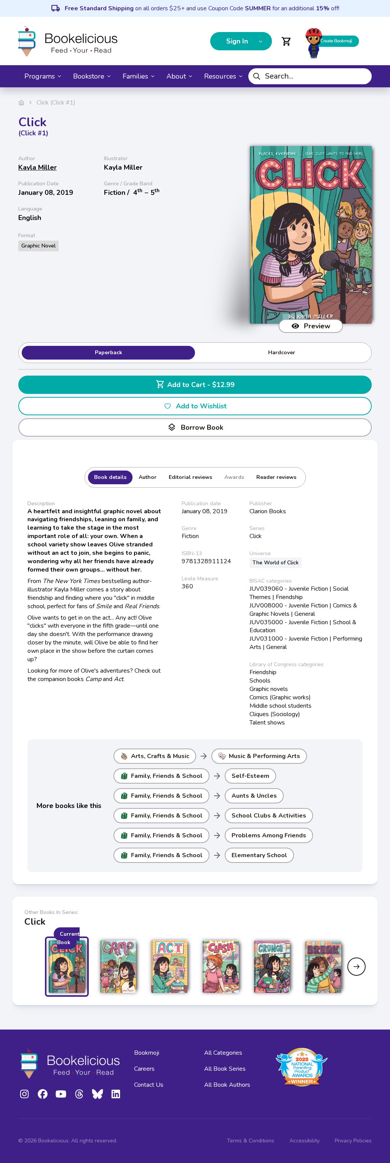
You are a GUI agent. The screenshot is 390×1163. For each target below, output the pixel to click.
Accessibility (304, 1140)
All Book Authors (227, 1085)
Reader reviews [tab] (276, 477)
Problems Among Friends (269, 835)
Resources (220, 76)
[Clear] (363, 76)
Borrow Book (195, 427)
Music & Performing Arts (264, 756)
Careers (144, 1069)
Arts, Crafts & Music (160, 756)
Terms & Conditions (250, 1140)
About (176, 76)
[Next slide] (356, 966)
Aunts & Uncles (254, 796)
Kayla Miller (37, 167)
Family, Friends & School (167, 776)
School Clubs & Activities (269, 815)
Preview (317, 326)
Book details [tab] (110, 477)
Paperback (108, 352)
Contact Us (148, 1085)
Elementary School (259, 855)
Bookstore (88, 76)
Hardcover (281, 352)
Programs (39, 76)
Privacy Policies (353, 1140)
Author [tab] (148, 477)
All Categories (223, 1053)
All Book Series (225, 1069)
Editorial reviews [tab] (190, 477)
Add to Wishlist (201, 406)
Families (135, 76)
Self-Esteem (250, 776)
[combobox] (310, 76)
